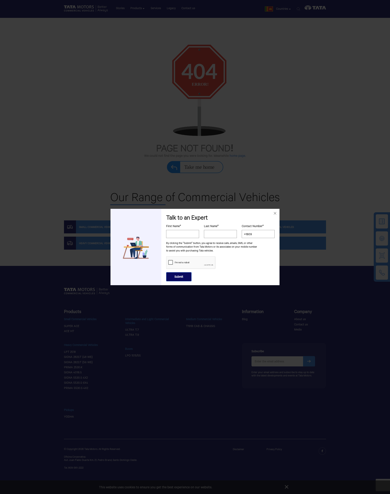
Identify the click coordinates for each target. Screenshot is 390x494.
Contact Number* (253, 226)
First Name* (173, 226)
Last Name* (211, 226)
